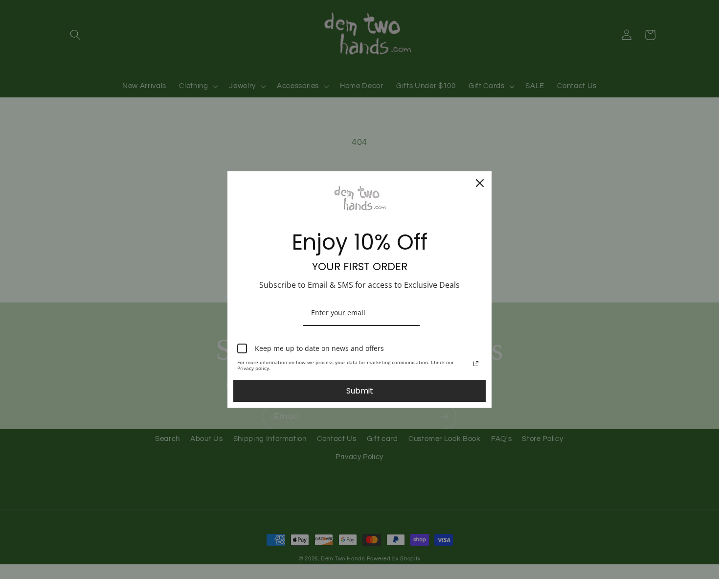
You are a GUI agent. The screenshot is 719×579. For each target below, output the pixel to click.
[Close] (480, 183)
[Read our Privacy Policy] (476, 364)
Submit (359, 390)
